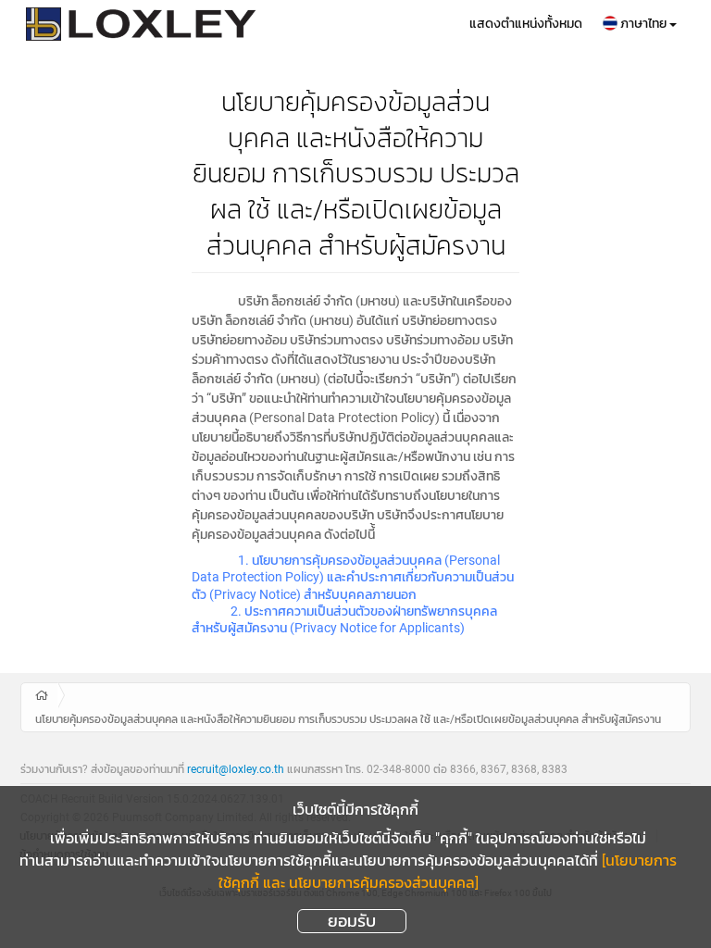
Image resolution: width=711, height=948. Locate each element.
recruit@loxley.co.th (235, 769)
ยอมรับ (352, 920)
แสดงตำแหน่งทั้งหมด (525, 23)
